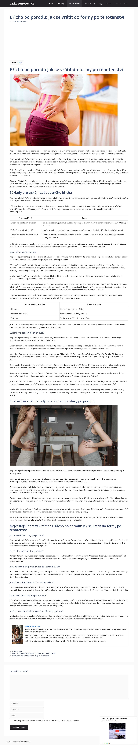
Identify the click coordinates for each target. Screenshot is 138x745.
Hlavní (51, 3)
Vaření (109, 3)
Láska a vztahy (89, 3)
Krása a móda (74, 3)
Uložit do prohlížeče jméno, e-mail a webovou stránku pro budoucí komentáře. (45, 720)
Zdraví (118, 3)
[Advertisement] (69, 41)
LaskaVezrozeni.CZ (22, 3)
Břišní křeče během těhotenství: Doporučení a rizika (30, 656)
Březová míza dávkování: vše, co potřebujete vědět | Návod (33, 653)
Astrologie (61, 3)
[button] (125, 3)
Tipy (100, 3)
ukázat (19, 63)
